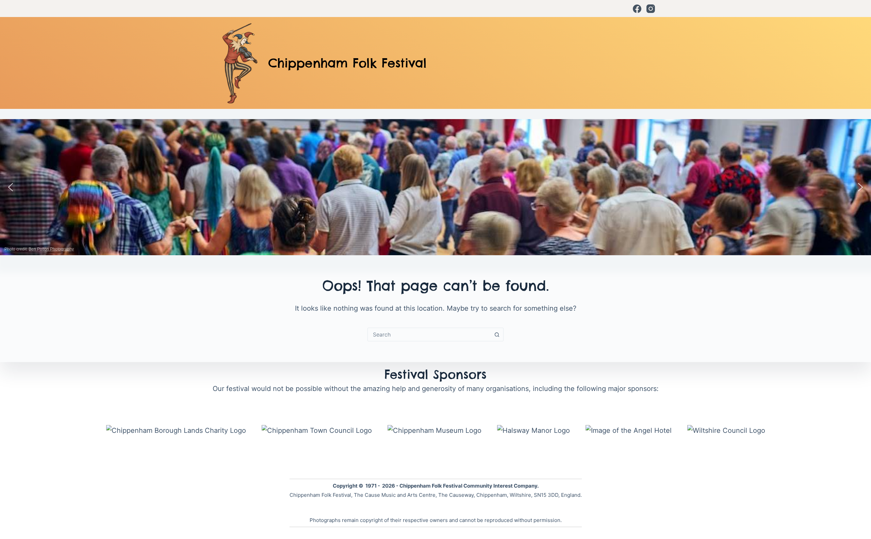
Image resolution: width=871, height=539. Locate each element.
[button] (10, 187)
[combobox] (429, 334)
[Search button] (496, 334)
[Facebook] (637, 8)
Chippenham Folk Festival (347, 63)
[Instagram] (650, 8)
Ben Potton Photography (51, 249)
